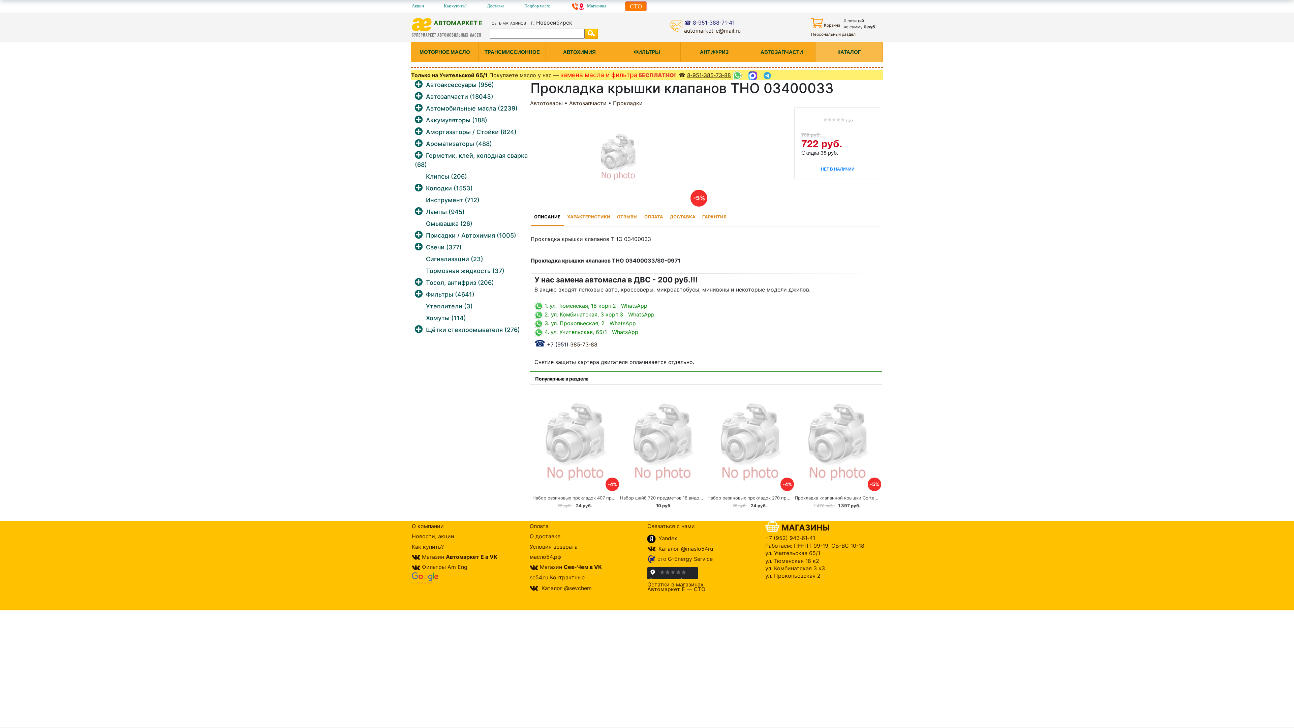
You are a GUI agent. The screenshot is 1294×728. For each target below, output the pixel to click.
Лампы (445, 211)
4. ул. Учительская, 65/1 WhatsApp (590, 332)
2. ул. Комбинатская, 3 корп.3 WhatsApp (598, 314)
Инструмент (453, 200)
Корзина (832, 25)
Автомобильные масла (472, 108)
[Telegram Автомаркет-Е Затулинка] (768, 75)
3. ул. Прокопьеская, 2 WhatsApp (589, 323)
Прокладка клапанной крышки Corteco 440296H (847, 497)
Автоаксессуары (460, 84)
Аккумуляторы (456, 120)
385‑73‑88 (565, 344)
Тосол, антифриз (460, 282)
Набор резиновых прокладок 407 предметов (581, 497)
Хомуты (446, 318)
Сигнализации (454, 259)
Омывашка (449, 223)
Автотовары (546, 103)
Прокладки (628, 103)
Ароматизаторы (459, 143)
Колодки (449, 188)
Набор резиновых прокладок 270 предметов (756, 497)
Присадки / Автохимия (471, 235)
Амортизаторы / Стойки (471, 131)
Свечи (444, 247)
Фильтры (450, 294)
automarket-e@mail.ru (712, 30)
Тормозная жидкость (465, 270)
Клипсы (446, 176)
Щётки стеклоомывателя (473, 329)
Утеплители (449, 306)
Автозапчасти (459, 96)
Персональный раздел (833, 34)
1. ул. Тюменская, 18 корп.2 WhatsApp (595, 305)
